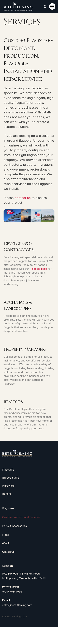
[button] (52, 6)
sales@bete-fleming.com (17, 605)
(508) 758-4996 (12, 591)
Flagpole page (38, 268)
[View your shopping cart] (45, 6)
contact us (23, 198)
